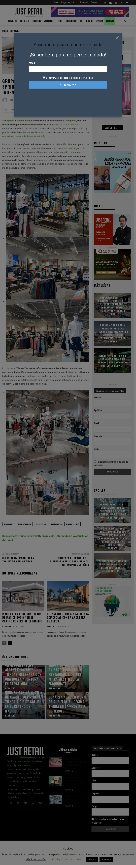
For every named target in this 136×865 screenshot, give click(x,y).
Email (32, 63)
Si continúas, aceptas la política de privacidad (69, 77)
